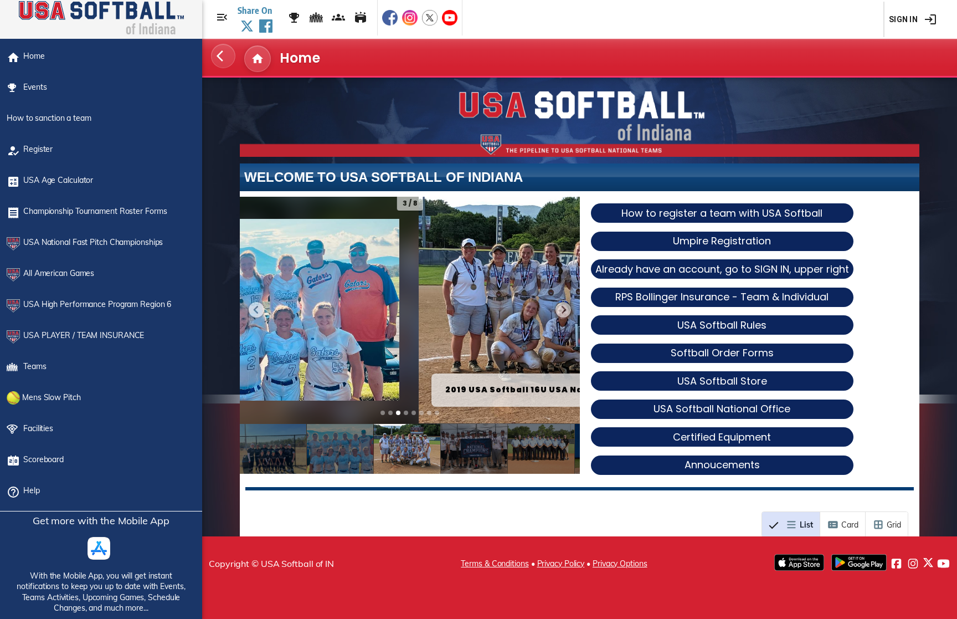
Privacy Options (620, 564)
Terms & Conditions (494, 564)
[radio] (791, 524)
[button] (256, 309)
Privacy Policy (561, 564)
